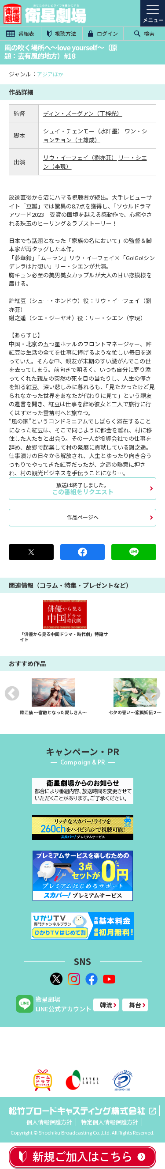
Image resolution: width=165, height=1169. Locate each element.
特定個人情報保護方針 (109, 1122)
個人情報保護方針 (49, 1122)
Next (153, 693)
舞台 (135, 1004)
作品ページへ (83, 517)
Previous (11, 693)
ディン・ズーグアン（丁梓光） (82, 113)
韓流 (106, 1004)
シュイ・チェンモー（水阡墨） (83, 131)
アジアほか (50, 74)
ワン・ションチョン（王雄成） (95, 135)
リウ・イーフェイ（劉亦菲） (80, 157)
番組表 (25, 33)
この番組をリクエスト (83, 488)
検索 (148, 33)
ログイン (106, 33)
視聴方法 (65, 33)
